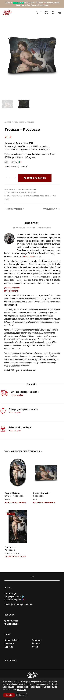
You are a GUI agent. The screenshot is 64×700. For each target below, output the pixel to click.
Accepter (9, 695)
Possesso (20, 196)
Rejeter (21, 695)
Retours (36, 643)
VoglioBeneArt (12, 291)
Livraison (9, 643)
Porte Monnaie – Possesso (42, 494)
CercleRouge (12, 624)
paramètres (21, 689)
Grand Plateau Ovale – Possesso (14, 494)
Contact (8, 646)
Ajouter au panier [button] (15, 502)
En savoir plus (17, 395)
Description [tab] (32, 223)
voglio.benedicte (13, 287)
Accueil (7, 122)
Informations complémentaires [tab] (32, 227)
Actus (35, 646)
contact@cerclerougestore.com (18, 604)
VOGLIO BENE (28, 256)
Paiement (36, 640)
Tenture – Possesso (9, 548)
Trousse (30, 122)
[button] (38, 12)
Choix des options (15, 556)
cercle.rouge (12, 621)
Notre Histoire (11, 640)
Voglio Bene (19, 122)
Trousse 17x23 (32, 196)
